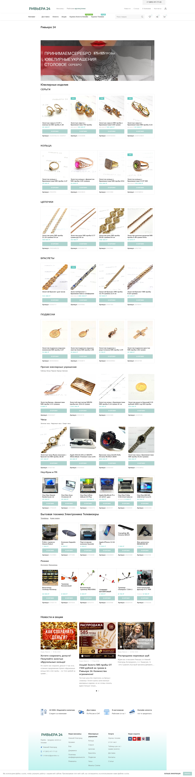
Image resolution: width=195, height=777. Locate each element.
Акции (42, 652)
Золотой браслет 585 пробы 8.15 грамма (139, 293)
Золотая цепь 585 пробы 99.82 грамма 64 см (109, 236)
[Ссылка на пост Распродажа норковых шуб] (136, 635)
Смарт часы (67, 423)
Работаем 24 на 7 (119, 714)
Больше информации (172, 773)
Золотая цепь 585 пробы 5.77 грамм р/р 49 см (83, 236)
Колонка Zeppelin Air (68, 543)
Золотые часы (45, 423)
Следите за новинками (58, 714)
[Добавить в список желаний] (66, 108)
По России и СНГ (93, 714)
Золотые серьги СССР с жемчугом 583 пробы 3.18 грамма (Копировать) (53, 125)
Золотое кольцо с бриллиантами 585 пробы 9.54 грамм (111, 181)
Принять (187, 773)
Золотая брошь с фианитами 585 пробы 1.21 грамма (53, 403)
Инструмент (45, 565)
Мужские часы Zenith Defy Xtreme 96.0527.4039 (110, 456)
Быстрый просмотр (66, 103)
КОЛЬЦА (46, 145)
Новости (47, 652)
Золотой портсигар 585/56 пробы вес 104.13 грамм (81, 403)
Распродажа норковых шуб (133, 655)
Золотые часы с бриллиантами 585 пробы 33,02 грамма (141, 456)
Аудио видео (55, 518)
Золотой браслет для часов (53, 292)
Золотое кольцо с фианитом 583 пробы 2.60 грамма (82, 180)
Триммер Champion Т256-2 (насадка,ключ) (125, 589)
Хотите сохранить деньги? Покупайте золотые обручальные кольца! (56, 658)
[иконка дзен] (139, 739)
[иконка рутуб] (143, 739)
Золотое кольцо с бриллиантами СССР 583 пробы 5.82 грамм (137, 181)
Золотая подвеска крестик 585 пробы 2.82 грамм (138, 349)
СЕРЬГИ (45, 89)
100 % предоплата (144, 714)
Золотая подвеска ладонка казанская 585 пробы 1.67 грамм (53, 350)
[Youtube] (134, 739)
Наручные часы (56, 423)
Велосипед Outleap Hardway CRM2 (49, 589)
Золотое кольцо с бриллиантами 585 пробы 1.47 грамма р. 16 (54, 181)
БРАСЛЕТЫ (47, 258)
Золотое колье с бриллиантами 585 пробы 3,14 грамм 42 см (112, 403)
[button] (43, 60)
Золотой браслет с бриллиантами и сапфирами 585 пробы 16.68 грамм (82, 293)
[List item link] (77, 738)
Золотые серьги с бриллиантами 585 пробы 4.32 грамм (140, 125)
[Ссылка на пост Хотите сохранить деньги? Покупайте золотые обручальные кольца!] (59, 635)
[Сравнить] (66, 99)
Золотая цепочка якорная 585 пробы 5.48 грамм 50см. (140, 236)
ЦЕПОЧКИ (47, 201)
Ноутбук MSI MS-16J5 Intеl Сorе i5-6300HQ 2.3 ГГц (144, 497)
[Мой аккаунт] (166, 9)
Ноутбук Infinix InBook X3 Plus (86, 496)
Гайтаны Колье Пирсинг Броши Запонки (54, 371)
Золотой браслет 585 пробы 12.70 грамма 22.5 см (111, 293)
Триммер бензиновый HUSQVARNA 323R (68, 586)
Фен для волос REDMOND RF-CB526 (143, 544)
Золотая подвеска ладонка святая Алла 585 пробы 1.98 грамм (82, 350)
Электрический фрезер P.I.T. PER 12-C (144, 589)
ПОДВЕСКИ (48, 314)
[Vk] (130, 739)
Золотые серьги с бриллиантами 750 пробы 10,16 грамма (81, 125)
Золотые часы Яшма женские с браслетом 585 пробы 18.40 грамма (53, 456)
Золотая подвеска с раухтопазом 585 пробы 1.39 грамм (111, 350)
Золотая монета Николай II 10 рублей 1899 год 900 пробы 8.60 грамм (140, 404)
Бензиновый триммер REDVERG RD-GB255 (88, 589)
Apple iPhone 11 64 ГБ (107, 543)
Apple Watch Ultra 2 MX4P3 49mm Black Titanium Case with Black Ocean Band (83, 456)
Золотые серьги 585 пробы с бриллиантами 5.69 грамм (111, 124)
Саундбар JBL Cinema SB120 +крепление (124, 535)
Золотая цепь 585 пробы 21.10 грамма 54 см (52, 236)
